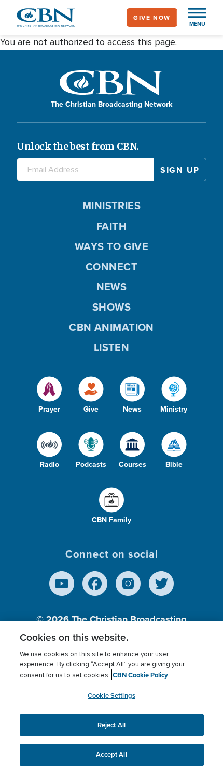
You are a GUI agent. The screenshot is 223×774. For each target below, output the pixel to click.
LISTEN (112, 347)
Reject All (111, 725)
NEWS (111, 287)
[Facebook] (94, 583)
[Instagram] (128, 583)
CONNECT (111, 266)
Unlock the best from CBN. (78, 146)
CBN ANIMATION (111, 327)
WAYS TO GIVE (111, 246)
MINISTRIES (111, 205)
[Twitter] (161, 583)
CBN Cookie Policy (140, 675)
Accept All (111, 755)
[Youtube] (61, 583)
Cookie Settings (111, 695)
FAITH (111, 226)
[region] (111, 697)
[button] (191, 17)
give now (152, 17)
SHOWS (111, 307)
